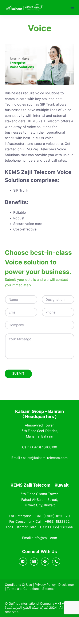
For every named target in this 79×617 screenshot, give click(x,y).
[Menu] (72, 7)
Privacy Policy (45, 585)
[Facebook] (45, 562)
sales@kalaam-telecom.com (45, 458)
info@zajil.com (45, 538)
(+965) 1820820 (56, 516)
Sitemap (48, 589)
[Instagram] (23, 562)
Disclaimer (66, 585)
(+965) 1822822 (56, 521)
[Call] (56, 562)
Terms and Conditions (23, 589)
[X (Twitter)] (34, 562)
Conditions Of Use (18, 585)
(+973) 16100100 (43, 447)
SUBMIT (18, 373)
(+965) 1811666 (60, 527)
